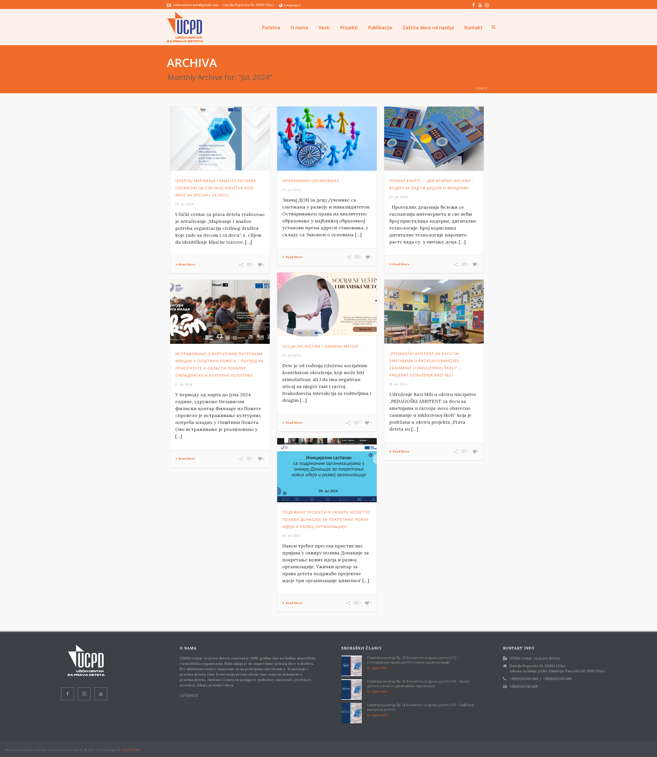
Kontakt (473, 27)
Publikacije (380, 27)
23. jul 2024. (292, 190)
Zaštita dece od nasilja (428, 27)
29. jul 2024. (185, 204)
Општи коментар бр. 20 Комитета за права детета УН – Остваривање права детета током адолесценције (413, 660)
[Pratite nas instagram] (84, 693)
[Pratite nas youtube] (100, 693)
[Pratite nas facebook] (67, 693)
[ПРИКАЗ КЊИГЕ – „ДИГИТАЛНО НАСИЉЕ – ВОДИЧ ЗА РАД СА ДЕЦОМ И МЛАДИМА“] (434, 139)
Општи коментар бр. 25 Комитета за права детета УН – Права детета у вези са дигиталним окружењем (418, 683)
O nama (299, 27)
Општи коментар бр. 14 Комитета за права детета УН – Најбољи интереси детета (420, 707)
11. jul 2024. (184, 384)
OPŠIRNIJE (189, 695)
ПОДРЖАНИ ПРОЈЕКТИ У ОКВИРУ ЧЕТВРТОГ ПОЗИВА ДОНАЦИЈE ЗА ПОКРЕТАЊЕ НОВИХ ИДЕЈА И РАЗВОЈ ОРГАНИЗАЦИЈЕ (326, 519)
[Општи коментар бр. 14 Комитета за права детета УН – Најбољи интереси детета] (351, 713)
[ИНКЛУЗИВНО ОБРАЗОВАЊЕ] (327, 139)
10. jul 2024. (291, 535)
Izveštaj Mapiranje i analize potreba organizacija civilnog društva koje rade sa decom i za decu (215, 187)
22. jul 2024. (399, 197)
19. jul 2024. (398, 384)
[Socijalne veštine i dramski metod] (327, 304)
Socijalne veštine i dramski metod (320, 346)
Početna (271, 27)
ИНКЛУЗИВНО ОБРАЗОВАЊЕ (310, 180)
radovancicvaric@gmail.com (195, 5)
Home (480, 88)
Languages (292, 5)
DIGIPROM (130, 750)
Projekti (349, 27)
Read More (187, 264)
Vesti (324, 27)
